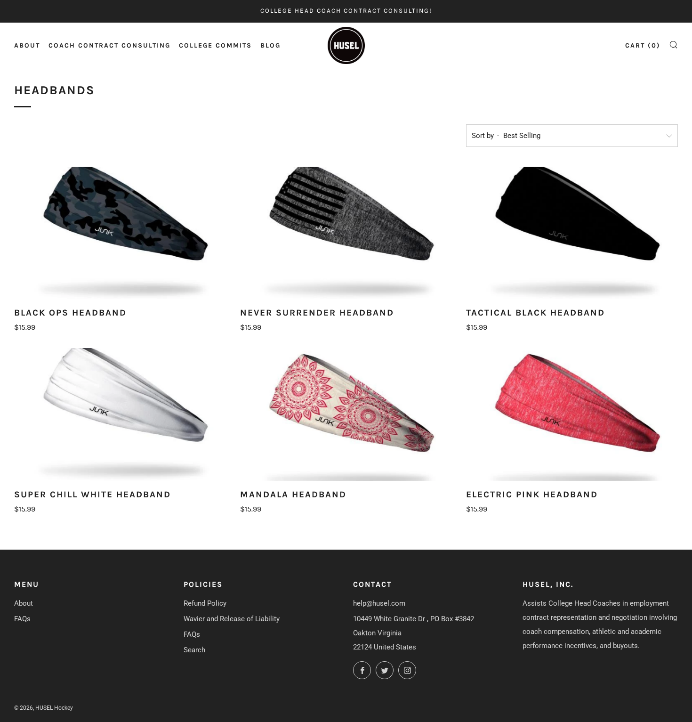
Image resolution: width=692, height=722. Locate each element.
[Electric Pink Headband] (572, 414)
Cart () (642, 45)
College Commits (215, 45)
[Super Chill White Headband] (120, 414)
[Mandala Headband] (346, 414)
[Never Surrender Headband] (346, 233)
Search (194, 650)
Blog (270, 45)
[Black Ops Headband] (120, 233)
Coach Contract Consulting (109, 45)
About (27, 45)
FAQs (22, 619)
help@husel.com (379, 603)
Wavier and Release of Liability (232, 619)
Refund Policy (205, 603)
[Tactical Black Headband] (572, 233)
